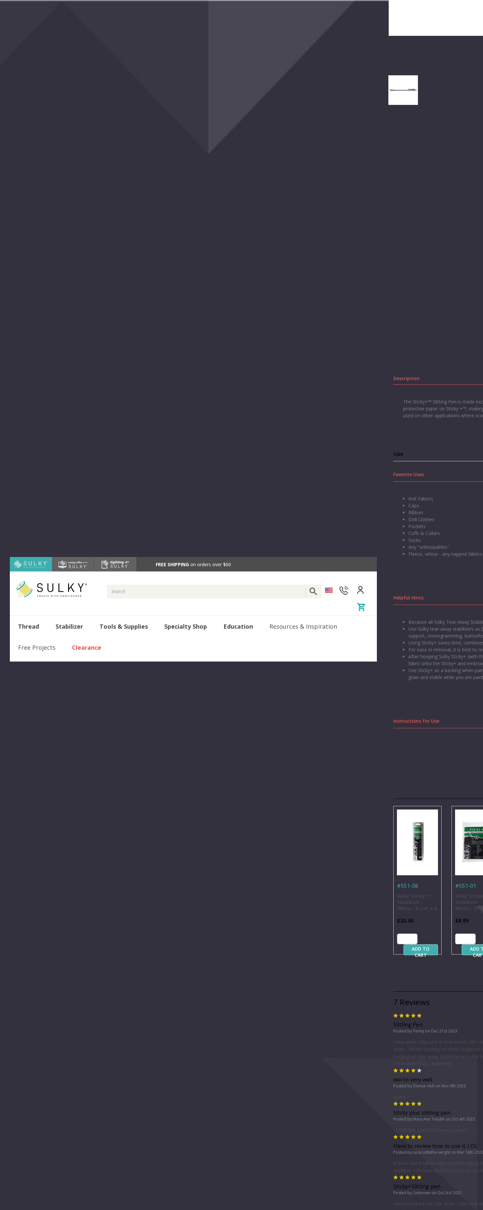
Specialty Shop (185, 626)
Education (238, 626)
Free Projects (37, 647)
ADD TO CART (420, 950)
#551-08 (407, 885)
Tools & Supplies (124, 626)
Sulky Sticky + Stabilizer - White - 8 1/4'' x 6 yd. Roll (417, 902)
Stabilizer (69, 626)
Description (406, 378)
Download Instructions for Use (429, 745)
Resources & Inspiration (303, 626)
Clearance (86, 647)
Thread (28, 626)
